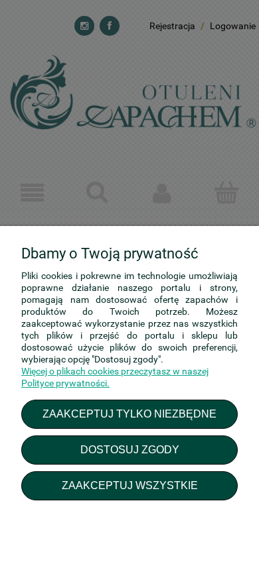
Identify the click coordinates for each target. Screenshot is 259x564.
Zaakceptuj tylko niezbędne (129, 414)
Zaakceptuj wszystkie (130, 485)
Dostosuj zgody (129, 449)
